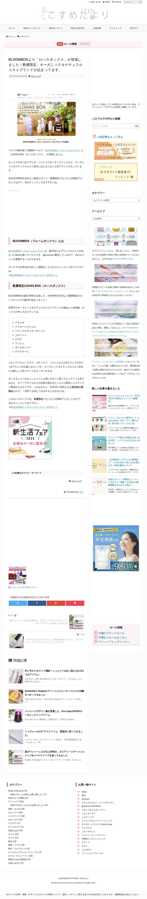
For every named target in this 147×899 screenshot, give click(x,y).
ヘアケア (14, 823)
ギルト (85, 846)
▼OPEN (84, 43)
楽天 (84, 795)
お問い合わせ (96, 2)
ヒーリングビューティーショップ (97, 820)
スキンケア (24, 36)
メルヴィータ (88, 817)
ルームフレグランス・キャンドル (25, 852)
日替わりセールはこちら (112, 637)
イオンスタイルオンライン (94, 810)
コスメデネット (89, 831)
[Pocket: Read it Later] (75, 603)
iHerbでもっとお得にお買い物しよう (28, 794)
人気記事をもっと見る (110, 136)
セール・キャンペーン (20, 856)
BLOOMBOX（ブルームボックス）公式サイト (34, 275)
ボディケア (15, 819)
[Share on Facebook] (37, 603)
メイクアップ (16, 816)
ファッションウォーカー (93, 853)
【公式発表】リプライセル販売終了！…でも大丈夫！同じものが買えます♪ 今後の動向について (124, 462)
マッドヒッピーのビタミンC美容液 (107, 361)
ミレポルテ (87, 849)
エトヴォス (87, 828)
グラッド (86, 842)
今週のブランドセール (111, 633)
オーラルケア (16, 827)
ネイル (13, 834)
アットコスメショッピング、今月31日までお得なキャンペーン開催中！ (124, 398)
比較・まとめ (16, 809)
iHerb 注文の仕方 (17, 790)
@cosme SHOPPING (91, 806)
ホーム (11, 36)
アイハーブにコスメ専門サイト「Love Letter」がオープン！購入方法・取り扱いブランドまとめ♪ (124, 420)
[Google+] (56, 603)
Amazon (85, 799)
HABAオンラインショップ (93, 838)
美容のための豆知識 (19, 859)
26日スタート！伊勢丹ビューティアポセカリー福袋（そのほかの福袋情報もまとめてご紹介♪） (123, 482)
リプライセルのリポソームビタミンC (110, 291)
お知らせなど (15, 863)
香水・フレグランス (19, 848)
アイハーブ (16, 801)
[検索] (140, 2)
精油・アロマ (16, 845)
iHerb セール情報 (18, 798)
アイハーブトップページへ (113, 641)
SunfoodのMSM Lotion (122, 258)
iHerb (84, 791)
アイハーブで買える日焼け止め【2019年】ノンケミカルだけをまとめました (124, 440)
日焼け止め (15, 830)
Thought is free (89, 883)
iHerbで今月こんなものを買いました (29, 805)
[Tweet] (18, 603)
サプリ (13, 837)
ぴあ (81, 492)
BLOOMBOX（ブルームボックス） (63, 150)
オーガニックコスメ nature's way (97, 824)
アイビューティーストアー (94, 835)
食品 (12, 841)
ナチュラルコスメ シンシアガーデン (98, 802)
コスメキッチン (89, 813)
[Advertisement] (46, 87)
